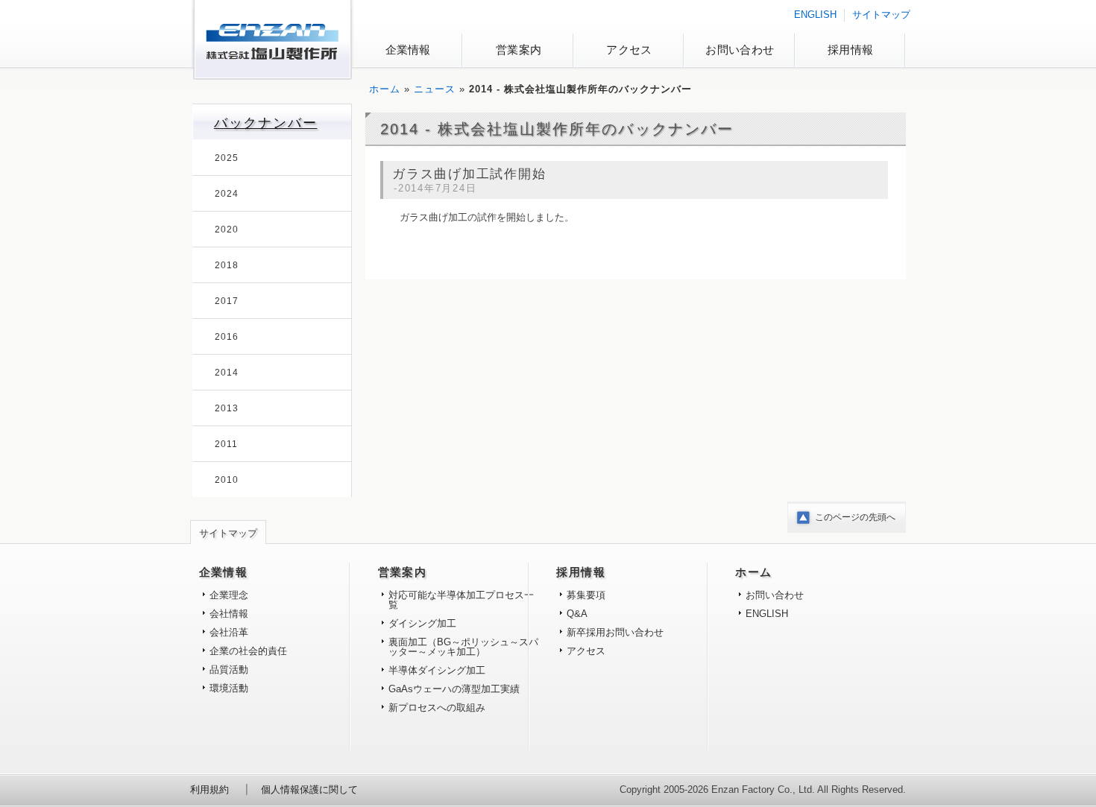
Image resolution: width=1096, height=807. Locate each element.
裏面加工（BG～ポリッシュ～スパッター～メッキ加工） (463, 646)
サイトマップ (881, 14)
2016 (227, 337)
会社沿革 (229, 632)
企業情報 (408, 49)
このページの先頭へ (855, 517)
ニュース (435, 89)
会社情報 (229, 613)
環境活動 (229, 688)
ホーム (384, 89)
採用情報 (850, 49)
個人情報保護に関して (309, 789)
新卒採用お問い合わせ (615, 632)
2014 (227, 372)
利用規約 (209, 789)
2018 (227, 265)
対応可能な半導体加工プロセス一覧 (461, 599)
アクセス (629, 49)
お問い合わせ (739, 49)
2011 (226, 444)
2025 (227, 158)
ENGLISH (815, 14)
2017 (227, 301)
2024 (227, 194)
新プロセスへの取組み (436, 707)
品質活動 (229, 669)
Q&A (577, 613)
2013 (227, 408)
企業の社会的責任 (248, 650)
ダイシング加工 (422, 623)
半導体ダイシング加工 (436, 670)
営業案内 (518, 49)
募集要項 (586, 595)
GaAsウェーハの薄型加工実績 (454, 688)
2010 (227, 480)
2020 (227, 229)
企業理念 (229, 595)
